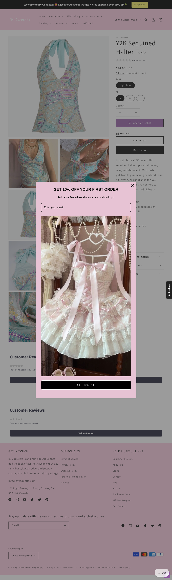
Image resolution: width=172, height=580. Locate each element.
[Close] (132, 186)
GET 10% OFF (86, 385)
